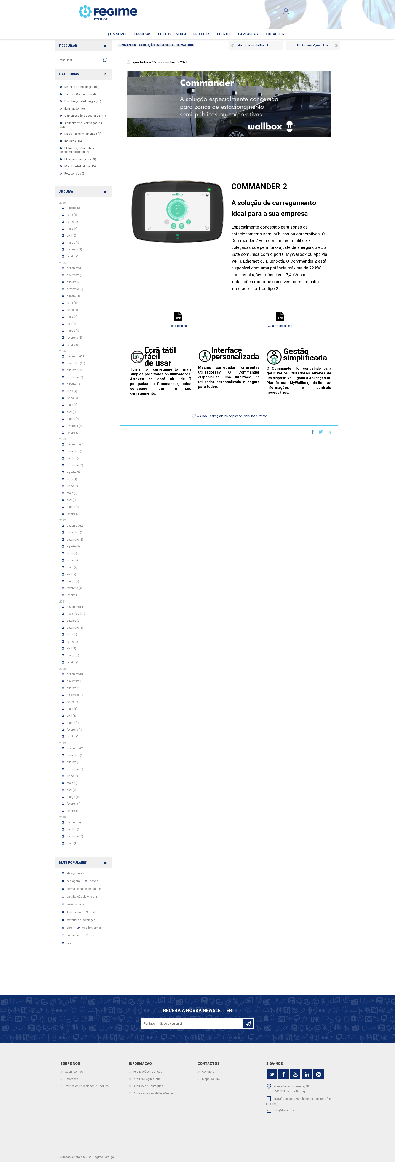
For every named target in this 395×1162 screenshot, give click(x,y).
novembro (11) (76, 363)
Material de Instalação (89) (81, 87)
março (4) (73, 242)
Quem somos (74, 1071)
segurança (73, 935)
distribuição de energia (82, 896)
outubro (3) (73, 282)
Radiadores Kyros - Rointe (314, 45)
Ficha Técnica (178, 326)
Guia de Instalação (280, 326)
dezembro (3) (75, 674)
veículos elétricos (255, 416)
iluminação (74, 912)
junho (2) (72, 486)
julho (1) (72, 634)
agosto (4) (73, 296)
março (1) (73, 655)
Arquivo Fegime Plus (146, 1079)
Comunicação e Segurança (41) (85, 115)
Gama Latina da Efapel (253, 45)
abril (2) (71, 574)
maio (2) (72, 567)
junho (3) (72, 398)
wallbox (202, 416)
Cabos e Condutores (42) (81, 94)
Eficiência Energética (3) (80, 159)
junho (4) (72, 221)
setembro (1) (75, 695)
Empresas (71, 1079)
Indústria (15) (73, 141)
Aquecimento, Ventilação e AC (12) (82, 124)
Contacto (208, 1071)
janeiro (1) (73, 662)
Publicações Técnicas (147, 1071)
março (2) (73, 418)
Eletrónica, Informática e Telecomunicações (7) (78, 149)
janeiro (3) (73, 256)
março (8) (73, 797)
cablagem (73, 881)
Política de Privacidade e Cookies (87, 1086)
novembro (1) (75, 275)
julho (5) (72, 553)
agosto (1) (73, 384)
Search (105, 60)
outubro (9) (73, 620)
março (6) (73, 581)
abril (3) (71, 412)
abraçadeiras (75, 873)
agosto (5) (73, 208)
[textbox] (79, 60)
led (93, 912)
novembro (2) (75, 451)
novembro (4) (75, 681)
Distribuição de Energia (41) (82, 101)
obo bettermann (92, 927)
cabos (94, 881)
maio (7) (72, 316)
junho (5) (72, 560)
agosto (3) (73, 472)
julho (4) (72, 391)
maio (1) (72, 708)
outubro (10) (74, 370)
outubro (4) (73, 458)
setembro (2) (75, 465)
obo (69, 927)
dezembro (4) (75, 606)
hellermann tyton (77, 904)
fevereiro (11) (75, 803)
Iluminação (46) (74, 108)
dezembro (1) (75, 268)
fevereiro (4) (74, 588)
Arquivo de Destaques (148, 1086)
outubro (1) (73, 688)
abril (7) (71, 323)
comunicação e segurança (84, 888)
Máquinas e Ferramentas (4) (82, 133)
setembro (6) (75, 289)
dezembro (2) (75, 444)
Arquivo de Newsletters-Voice (153, 1093)
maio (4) (72, 228)
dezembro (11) (76, 356)
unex (70, 943)
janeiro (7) (73, 736)
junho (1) (72, 641)
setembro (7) (75, 377)
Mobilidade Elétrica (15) (80, 166)
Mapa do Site (211, 1079)
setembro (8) (75, 627)
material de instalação (81, 920)
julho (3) (72, 214)
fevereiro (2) (74, 249)
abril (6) (71, 235)
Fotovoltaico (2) (74, 173)
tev (92, 935)
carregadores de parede (226, 416)
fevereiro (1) (74, 729)
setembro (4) (75, 836)
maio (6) (72, 493)
